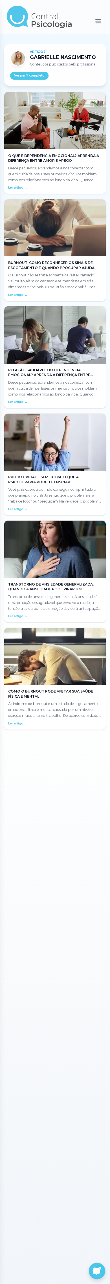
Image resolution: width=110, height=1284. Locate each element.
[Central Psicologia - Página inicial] (39, 17)
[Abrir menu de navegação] (98, 21)
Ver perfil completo (29, 75)
